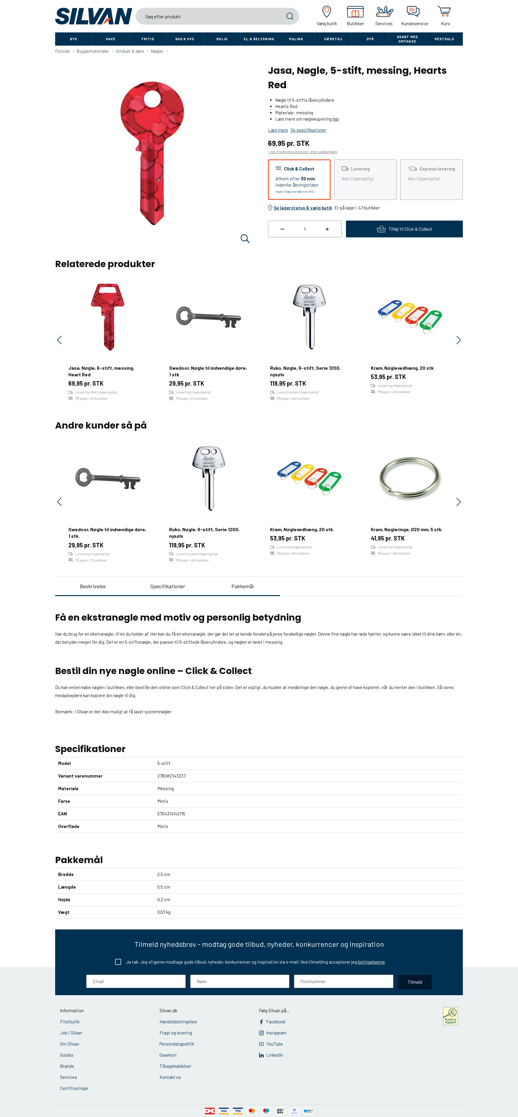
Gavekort (168, 1055)
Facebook (275, 1021)
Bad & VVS (185, 39)
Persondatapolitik (176, 1043)
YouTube (274, 1043)
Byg (73, 39)
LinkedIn (274, 1055)
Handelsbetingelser (178, 1021)
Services (68, 1077)
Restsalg (444, 39)
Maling (296, 39)
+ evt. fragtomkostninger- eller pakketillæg (302, 151)
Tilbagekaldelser (175, 1066)
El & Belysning (259, 39)
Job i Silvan (71, 1032)
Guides (66, 1055)
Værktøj (333, 39)
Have (110, 39)
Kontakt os (170, 1077)
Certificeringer (74, 1088)
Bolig (222, 39)
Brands (67, 1066)
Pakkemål (242, 586)
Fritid (147, 39)
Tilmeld (415, 982)
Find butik (69, 1021)
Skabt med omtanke (407, 39)
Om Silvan (69, 1043)
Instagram (276, 1032)
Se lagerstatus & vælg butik (303, 207)
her (336, 119)
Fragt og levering (175, 1032)
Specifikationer (167, 586)
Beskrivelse (93, 586)
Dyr (370, 39)
